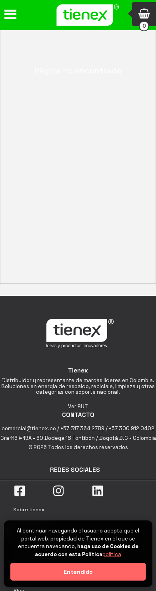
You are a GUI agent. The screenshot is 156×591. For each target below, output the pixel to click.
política (111, 554)
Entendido (78, 571)
